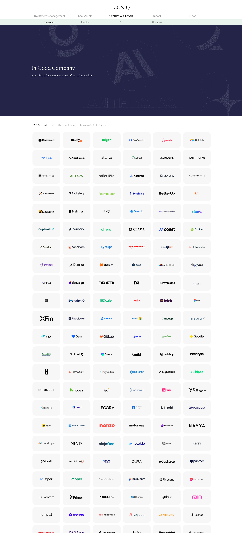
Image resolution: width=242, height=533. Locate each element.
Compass (157, 22)
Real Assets (85, 16)
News (192, 16)
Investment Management (49, 16)
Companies (49, 22)
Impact (157, 16)
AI (121, 22)
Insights (85, 22)
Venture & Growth (121, 16)
